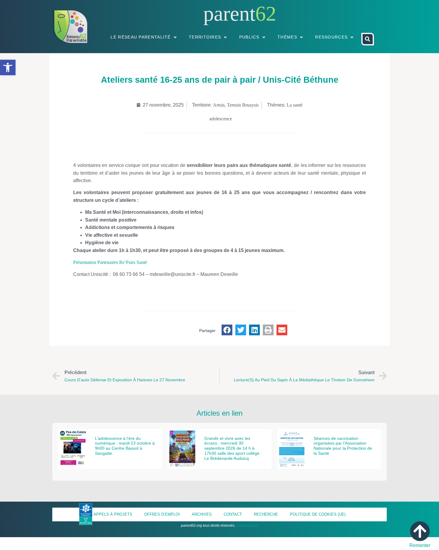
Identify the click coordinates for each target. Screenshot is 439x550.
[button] (227, 330)
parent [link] (229, 13)
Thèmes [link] (287, 37)
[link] (8, 67)
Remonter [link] (419, 545)
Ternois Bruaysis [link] (243, 104)
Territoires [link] (205, 37)
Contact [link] (233, 514)
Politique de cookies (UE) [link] (318, 514)
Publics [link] (249, 37)
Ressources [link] (331, 37)
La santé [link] (295, 104)
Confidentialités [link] (247, 525)
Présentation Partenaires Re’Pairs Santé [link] (110, 262)
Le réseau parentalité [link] (140, 37)
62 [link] (265, 13)
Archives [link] (202, 514)
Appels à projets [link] (112, 514)
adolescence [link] (220, 118)
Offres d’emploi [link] (162, 514)
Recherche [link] (266, 514)
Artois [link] (219, 104)
